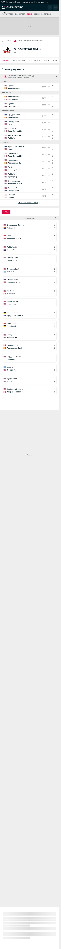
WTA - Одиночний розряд (30, 41)
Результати (34, 60)
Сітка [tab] (6, 212)
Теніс (8, 41)
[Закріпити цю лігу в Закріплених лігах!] (41, 48)
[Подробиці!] (29, 87)
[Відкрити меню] (55, 7)
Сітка (55, 60)
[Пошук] (50, 7)
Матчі (46, 60)
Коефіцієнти (19, 60)
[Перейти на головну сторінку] (14, 7)
